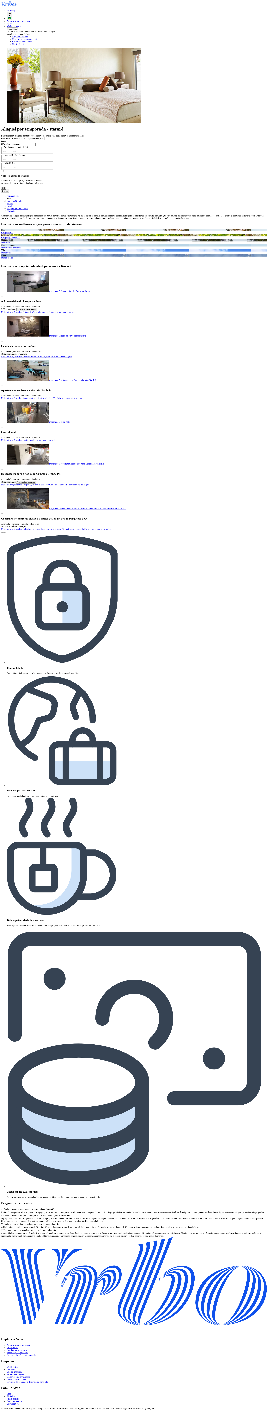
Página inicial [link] (13, 196)
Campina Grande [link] (14, 201)
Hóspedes (5, 144)
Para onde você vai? (10, 138)
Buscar (5, 191)
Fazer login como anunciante (25, 39)
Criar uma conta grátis (22, 41)
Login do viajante (20, 36)
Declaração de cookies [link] (17, 1379)
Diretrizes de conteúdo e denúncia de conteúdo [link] (27, 1382)
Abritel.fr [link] (11, 1396)
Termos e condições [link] (15, 1374)
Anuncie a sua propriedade (18, 21)
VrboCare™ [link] (12, 1347)
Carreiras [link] (11, 1369)
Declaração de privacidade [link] (18, 1377)
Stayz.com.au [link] (13, 1404)
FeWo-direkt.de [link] (13, 1399)
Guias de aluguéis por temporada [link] (21, 1355)
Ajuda (9, 23)
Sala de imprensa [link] (14, 1372)
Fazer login (12, 29)
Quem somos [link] (12, 1367)
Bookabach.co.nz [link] (14, 1401)
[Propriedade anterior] (2, 532)
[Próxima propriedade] (4, 532)
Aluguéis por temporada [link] (17, 208)
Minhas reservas (14, 26)
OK (3, 188)
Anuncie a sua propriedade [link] (18, 1345)
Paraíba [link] (10, 203)
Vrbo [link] (9, 1394)
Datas (3, 141)
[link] (35, 44)
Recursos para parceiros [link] (17, 1352)
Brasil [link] (9, 206)
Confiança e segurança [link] (17, 1350)
